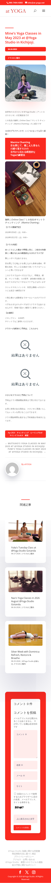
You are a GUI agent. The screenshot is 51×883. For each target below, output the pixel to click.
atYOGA (27, 464)
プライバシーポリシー (24, 856)
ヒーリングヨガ (36, 432)
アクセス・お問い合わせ (24, 859)
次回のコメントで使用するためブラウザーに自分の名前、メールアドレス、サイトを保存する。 (25, 798)
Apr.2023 (11, 432)
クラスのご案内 (14, 58)
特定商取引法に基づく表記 (24, 853)
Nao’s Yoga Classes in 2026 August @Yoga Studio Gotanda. (25, 601)
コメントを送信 (22, 828)
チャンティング (23, 432)
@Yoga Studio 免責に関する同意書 (24, 851)
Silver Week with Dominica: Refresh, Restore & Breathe (25, 655)
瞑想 (26, 435)
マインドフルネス (16, 435)
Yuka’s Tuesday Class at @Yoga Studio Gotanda (23, 549)
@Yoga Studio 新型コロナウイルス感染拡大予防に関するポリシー (24, 863)
